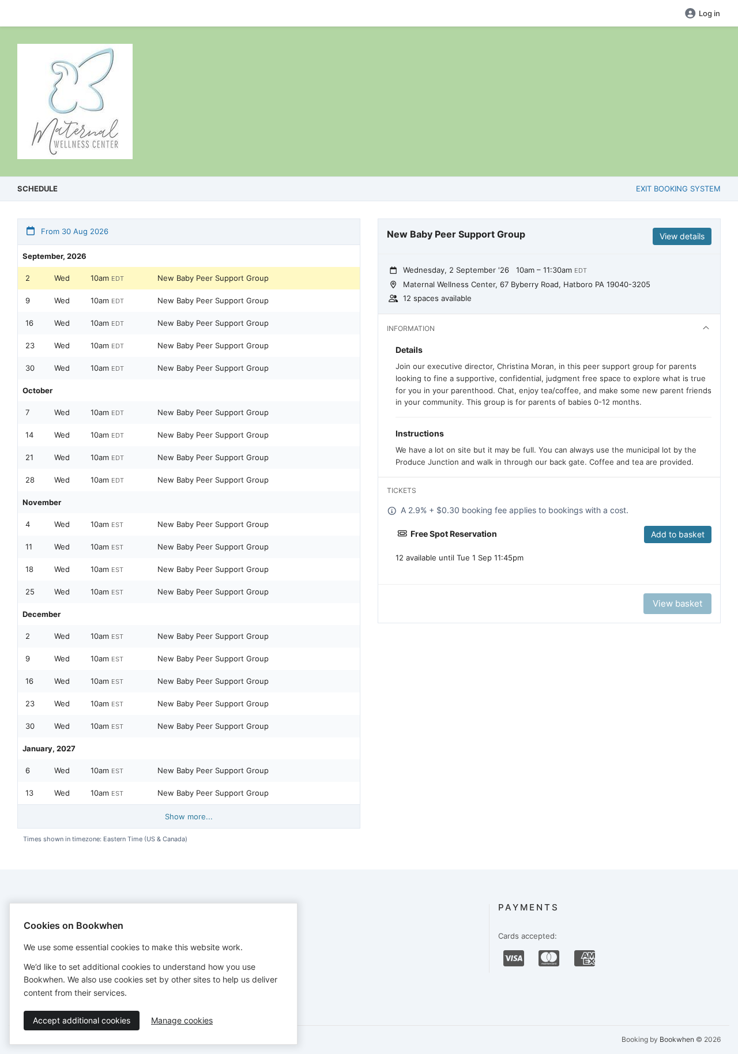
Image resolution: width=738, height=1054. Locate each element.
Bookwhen (677, 1039)
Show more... (189, 816)
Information (411, 328)
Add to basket (678, 534)
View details (682, 236)
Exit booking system (678, 188)
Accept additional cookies (81, 1020)
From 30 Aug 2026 (73, 231)
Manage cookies (182, 1020)
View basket (677, 603)
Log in (709, 13)
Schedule (37, 188)
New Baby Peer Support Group (213, 278)
